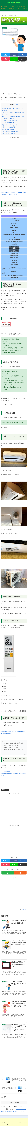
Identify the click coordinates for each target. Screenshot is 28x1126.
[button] (22, 59)
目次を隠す (15, 104)
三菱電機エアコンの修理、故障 (10, 131)
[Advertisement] (14, 77)
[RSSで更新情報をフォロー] (20, 872)
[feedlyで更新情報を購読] (7, 872)
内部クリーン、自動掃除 (8, 127)
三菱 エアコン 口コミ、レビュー (10, 125)
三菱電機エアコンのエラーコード (11, 133)
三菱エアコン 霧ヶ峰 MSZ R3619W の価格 (13, 116)
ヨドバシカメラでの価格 (10, 120)
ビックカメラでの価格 (10, 118)
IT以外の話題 (5, 789)
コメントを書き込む (14, 1102)
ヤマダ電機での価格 (9, 122)
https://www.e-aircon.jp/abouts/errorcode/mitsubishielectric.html (14, 774)
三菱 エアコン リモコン (8, 129)
